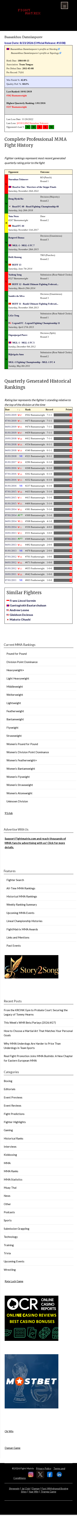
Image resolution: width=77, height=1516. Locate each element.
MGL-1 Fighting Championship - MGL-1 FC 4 (31, 362)
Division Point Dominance (22, 662)
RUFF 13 (16, 264)
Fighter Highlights (15, 1122)
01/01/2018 (10, 456)
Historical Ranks (13, 1138)
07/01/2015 (10, 491)
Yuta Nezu (13, 216)
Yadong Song (15, 274)
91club (9, 813)
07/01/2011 (10, 580)
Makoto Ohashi (20, 619)
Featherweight (15, 711)
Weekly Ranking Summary (21, 904)
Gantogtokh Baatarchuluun (28, 605)
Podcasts (9, 1212)
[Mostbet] (31, 1407)
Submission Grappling (16, 1228)
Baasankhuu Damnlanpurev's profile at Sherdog (33, 49)
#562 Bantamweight (16, 95)
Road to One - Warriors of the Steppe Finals (34, 187)
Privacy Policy (43, 1468)
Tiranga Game (48, 1491)
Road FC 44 (18, 225)
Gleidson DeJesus (21, 614)
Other (7, 1204)
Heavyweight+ (15, 670)
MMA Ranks (11, 1171)
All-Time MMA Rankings (20, 888)
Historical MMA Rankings (21, 896)
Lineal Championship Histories (24, 921)
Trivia (7, 1253)
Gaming (8, 1130)
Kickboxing (10, 1154)
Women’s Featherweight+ (21, 760)
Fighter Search (15, 880)
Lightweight (13, 703)
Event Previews (13, 1097)
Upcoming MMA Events (20, 912)
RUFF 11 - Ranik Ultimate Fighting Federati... (35, 303)
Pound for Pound (16, 653)
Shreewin (14, 1488)
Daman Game (12, 1447)
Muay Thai (10, 1187)
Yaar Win (33, 1491)
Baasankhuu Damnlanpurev (23, 37)
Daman (36, 1488)
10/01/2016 (10, 468)
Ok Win (9, 1431)
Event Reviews (12, 1105)
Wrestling (10, 1269)
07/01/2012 (10, 556)
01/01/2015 (10, 503)
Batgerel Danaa (16, 237)
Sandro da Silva (16, 296)
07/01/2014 (10, 515)
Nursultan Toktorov (39, 123)
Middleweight (14, 686)
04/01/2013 (10, 544)
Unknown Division (17, 801)
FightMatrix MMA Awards (22, 929)
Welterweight (14, 694)
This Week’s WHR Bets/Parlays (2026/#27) (30, 1022)
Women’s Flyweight (18, 776)
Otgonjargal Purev (18, 335)
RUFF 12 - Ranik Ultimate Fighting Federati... (35, 284)
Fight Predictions (14, 1113)
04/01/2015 (10, 497)
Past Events (13, 945)
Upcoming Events (14, 1261)
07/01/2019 (10, 420)
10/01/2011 (10, 574)
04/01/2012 (10, 562)
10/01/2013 (10, 533)
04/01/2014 (10, 521)
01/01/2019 (10, 432)
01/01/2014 (10, 527)
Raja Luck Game (14, 1281)
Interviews (10, 1146)
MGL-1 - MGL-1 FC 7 (23, 245)
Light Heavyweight (17, 678)
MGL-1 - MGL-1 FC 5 (23, 342)
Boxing (8, 1081)
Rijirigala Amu (16, 354)
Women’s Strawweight (19, 784)
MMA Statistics (13, 1179)
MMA (7, 1163)
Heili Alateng (15, 257)
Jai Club (25, 1488)
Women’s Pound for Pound (22, 744)
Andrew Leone (19, 610)
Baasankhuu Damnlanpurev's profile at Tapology (35, 53)
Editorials (9, 1089)
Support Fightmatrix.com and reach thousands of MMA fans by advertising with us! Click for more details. (35, 843)
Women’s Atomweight (19, 793)
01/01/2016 (10, 485)
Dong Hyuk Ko (15, 198)
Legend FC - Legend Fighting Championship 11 (36, 323)
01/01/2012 (10, 568)
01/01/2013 (10, 550)
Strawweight (14, 735)
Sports (8, 1220)
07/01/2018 (10, 444)
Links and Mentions (17, 937)
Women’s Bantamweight (20, 768)
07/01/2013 (10, 539)
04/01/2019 (10, 426)
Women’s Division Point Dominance (27, 752)
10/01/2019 (10, 415)
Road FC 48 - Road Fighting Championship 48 (35, 206)
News (7, 1195)
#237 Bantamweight (16, 107)
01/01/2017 (10, 462)
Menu (64, 5)
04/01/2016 (10, 479)
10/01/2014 (10, 509)
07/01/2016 (10, 473)
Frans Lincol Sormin (23, 600)
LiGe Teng (13, 315)
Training (9, 1245)
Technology (11, 1236)
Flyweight (12, 727)
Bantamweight (15, 719)
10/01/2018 (10, 438)
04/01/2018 (10, 450)
